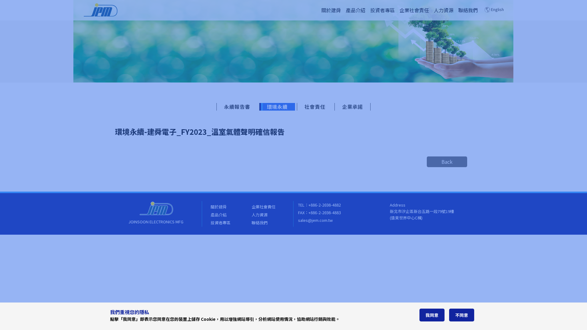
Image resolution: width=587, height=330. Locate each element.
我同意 (432, 315)
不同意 (461, 315)
